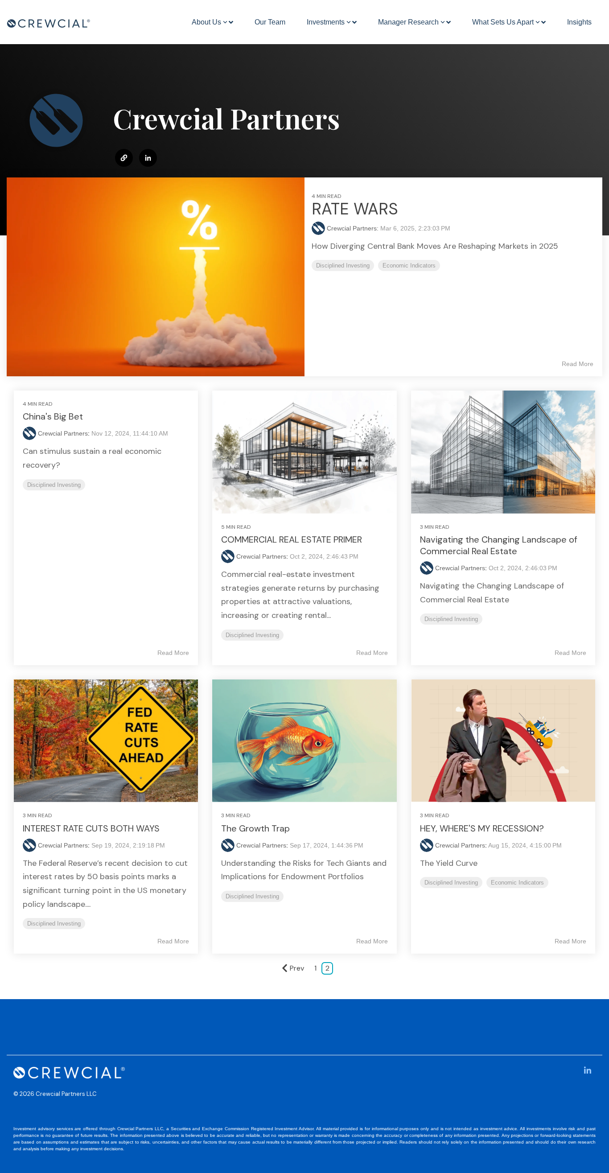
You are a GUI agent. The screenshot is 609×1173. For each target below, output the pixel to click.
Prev (297, 968)
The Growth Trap (255, 828)
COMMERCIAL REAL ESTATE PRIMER (291, 539)
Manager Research (408, 22)
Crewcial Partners (63, 433)
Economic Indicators (409, 265)
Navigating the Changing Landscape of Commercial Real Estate (498, 545)
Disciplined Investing (343, 265)
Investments (326, 22)
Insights (579, 22)
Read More (577, 363)
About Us (206, 22)
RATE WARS (355, 208)
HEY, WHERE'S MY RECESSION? (482, 828)
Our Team (270, 22)
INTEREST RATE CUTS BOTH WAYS (91, 828)
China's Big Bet (53, 416)
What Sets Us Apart (503, 22)
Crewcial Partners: (353, 228)
